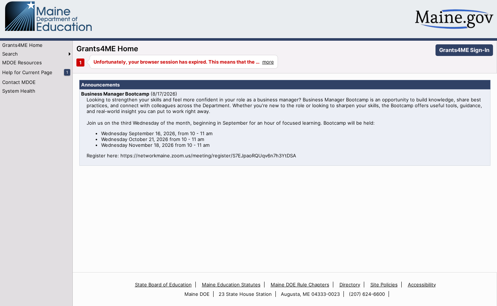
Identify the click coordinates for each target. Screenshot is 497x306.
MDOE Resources (22, 62)
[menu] (36, 68)
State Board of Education (163, 284)
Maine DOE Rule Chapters (300, 284)
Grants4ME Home (22, 45)
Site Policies (384, 284)
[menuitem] (36, 45)
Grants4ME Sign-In (464, 50)
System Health (18, 91)
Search (10, 54)
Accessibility (422, 284)
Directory (349, 284)
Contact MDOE (19, 82)
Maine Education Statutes (231, 284)
